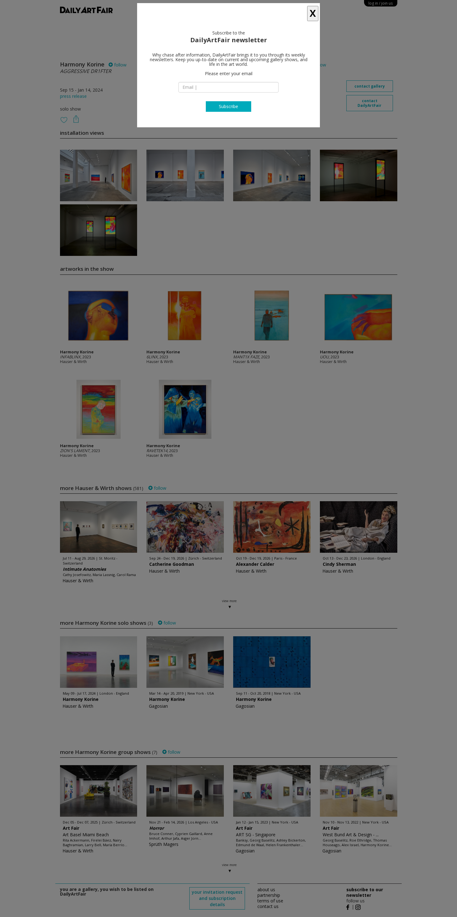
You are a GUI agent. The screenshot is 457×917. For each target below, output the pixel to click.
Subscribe (228, 106)
